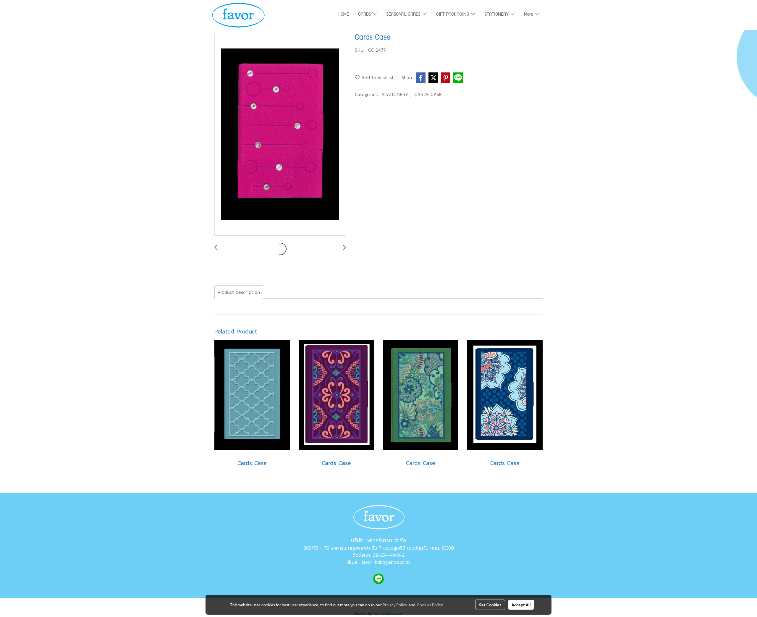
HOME (343, 15)
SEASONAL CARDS (404, 15)
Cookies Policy (430, 604)
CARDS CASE (428, 94)
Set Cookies (490, 604)
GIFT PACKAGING (453, 15)
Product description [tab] (239, 292)
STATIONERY (497, 15)
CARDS (365, 15)
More (529, 15)
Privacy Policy (395, 604)
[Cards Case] (280, 134)
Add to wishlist (377, 77)
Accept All (521, 604)
